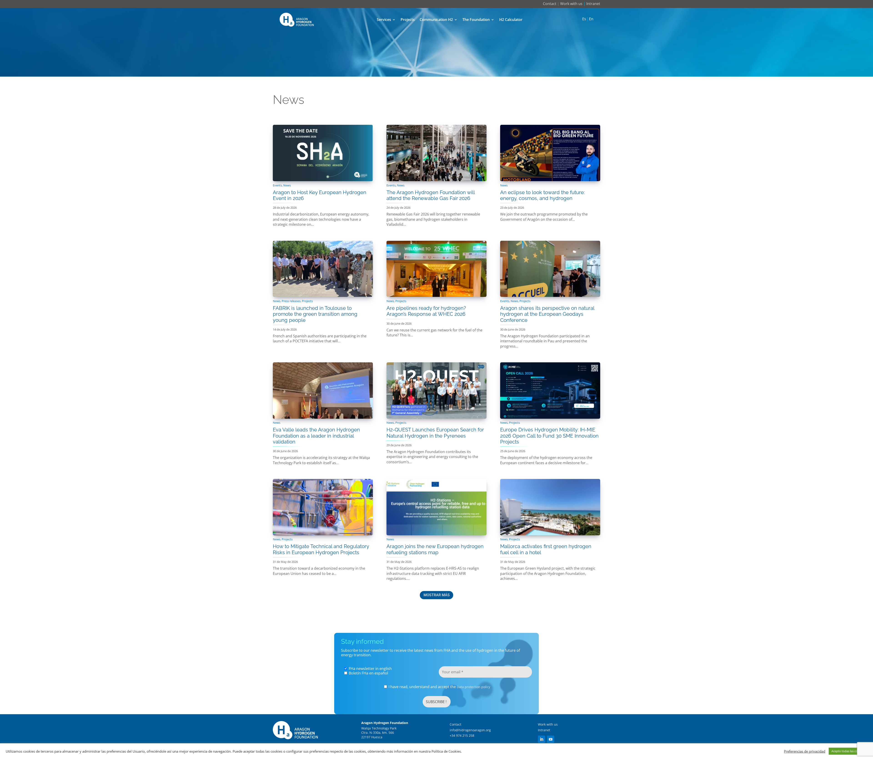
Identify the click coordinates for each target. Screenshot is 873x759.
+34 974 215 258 (462, 735)
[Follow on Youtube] (550, 739)
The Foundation (476, 19)
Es (584, 19)
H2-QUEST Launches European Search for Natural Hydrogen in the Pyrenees (435, 432)
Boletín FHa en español (368, 673)
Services (384, 19)
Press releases (291, 301)
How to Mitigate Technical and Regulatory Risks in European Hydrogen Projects (321, 549)
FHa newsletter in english (370, 668)
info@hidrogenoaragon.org (470, 730)
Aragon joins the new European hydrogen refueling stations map (435, 549)
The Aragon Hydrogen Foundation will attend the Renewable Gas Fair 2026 (430, 195)
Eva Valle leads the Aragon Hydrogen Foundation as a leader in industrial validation (316, 436)
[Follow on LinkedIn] (541, 739)
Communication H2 (436, 19)
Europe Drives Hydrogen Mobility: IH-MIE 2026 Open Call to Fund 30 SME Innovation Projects (549, 436)
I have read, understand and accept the (439, 686)
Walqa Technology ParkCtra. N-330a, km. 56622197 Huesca (378, 732)
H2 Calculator (510, 19)
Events (277, 185)
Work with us (571, 3)
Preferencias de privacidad (804, 751)
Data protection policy (473, 687)
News (287, 185)
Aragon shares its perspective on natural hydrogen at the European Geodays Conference (547, 314)
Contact (549, 3)
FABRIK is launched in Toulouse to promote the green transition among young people (315, 314)
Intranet (593, 3)
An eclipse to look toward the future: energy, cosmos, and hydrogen (542, 195)
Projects (408, 19)
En (591, 19)
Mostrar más (437, 595)
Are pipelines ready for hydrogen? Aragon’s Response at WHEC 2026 (426, 311)
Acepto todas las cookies (848, 751)
